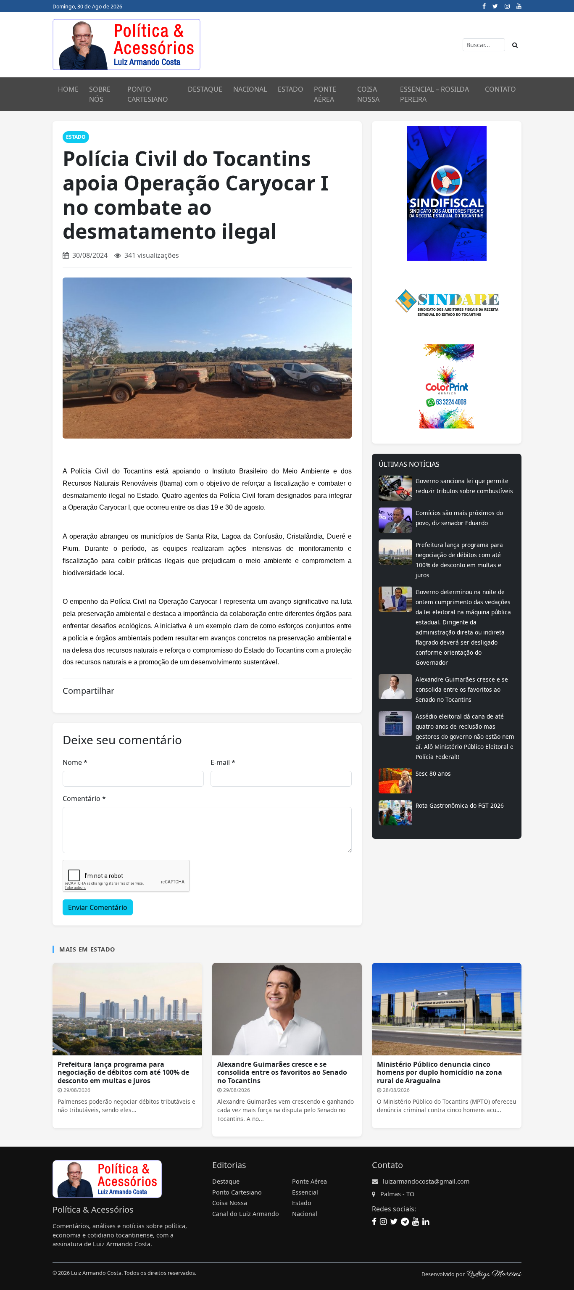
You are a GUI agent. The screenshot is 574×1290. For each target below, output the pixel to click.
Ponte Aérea (325, 94)
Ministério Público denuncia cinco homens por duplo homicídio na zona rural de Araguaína (439, 1072)
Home (68, 89)
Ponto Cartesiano (237, 1192)
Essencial (305, 1192)
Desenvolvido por (443, 1274)
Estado (290, 89)
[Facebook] (484, 6)
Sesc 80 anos (433, 773)
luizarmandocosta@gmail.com (426, 1181)
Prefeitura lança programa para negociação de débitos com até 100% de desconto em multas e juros (123, 1072)
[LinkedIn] (425, 1221)
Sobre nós (100, 94)
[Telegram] (405, 1221)
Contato (500, 89)
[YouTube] (518, 6)
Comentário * (84, 798)
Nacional (250, 89)
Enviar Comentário (97, 907)
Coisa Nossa (368, 94)
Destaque (205, 89)
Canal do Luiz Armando (245, 1214)
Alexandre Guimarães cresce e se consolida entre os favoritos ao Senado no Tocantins (462, 689)
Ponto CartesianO (147, 94)
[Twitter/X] (495, 6)
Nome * (75, 762)
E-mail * (223, 762)
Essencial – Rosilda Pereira (434, 94)
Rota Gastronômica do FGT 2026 (460, 805)
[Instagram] (507, 6)
